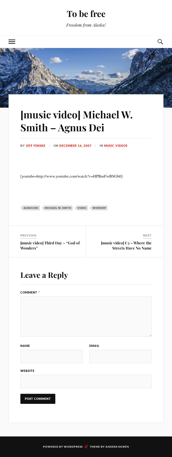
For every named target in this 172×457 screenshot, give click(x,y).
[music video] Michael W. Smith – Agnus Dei (76, 121)
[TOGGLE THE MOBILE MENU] (12, 42)
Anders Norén (117, 446)
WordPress (73, 446)
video (81, 207)
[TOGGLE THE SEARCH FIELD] (160, 42)
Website (27, 371)
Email (94, 346)
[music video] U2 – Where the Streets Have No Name (126, 245)
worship (99, 207)
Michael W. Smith (58, 207)
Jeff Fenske (35, 145)
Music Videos (115, 145)
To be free (86, 13)
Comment (30, 292)
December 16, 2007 (75, 145)
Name (25, 346)
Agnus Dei (31, 207)
